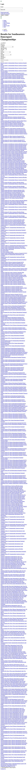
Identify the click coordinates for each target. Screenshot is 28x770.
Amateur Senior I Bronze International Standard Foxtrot (13, 388)
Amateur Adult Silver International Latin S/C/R (11, 565)
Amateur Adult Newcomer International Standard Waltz (13, 379)
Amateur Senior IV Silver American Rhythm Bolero (12, 212)
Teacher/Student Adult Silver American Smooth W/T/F (13, 264)
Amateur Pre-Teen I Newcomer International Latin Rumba (14, 673)
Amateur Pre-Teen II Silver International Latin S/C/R (13, 594)
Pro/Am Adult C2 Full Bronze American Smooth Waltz (13, 95)
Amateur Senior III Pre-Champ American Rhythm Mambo (14, 172)
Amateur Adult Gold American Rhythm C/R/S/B (12, 487)
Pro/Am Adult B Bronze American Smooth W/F (11, 122)
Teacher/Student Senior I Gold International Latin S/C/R (13, 763)
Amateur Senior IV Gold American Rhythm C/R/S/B (13, 196)
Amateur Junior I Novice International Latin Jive (12, 660)
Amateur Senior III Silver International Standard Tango (13, 477)
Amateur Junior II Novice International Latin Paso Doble (13, 596)
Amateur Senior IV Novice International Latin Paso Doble (14, 717)
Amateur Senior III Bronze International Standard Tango (13, 464)
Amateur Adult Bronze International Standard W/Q (12, 348)
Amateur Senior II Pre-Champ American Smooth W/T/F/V (14, 74)
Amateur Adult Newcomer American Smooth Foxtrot (13, 282)
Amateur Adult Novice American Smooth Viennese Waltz (14, 288)
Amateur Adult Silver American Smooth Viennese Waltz (13, 275)
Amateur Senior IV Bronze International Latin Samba (13, 709)
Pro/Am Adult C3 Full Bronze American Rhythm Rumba (13, 165)
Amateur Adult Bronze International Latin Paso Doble (13, 564)
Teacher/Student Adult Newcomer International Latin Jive (14, 579)
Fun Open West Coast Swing (7, 249)
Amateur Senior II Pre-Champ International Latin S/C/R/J (14, 702)
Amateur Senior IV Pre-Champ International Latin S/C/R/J (14, 700)
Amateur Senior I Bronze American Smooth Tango (12, 279)
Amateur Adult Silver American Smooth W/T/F (11, 273)
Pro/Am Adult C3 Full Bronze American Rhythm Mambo (14, 169)
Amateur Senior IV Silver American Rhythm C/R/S (12, 203)
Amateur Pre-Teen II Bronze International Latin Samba (13, 675)
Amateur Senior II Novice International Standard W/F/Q (13, 434)
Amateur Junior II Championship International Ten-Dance (14, 524)
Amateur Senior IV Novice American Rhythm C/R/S (13, 219)
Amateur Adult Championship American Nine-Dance (13, 246)
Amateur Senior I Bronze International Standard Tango (13, 383)
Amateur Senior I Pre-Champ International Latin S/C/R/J (13, 561)
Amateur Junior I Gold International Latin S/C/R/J (12, 619)
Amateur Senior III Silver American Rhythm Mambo (12, 186)
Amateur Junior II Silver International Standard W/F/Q (13, 308)
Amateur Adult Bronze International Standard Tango (12, 349)
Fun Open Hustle (4, 250)
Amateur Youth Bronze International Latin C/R (11, 605)
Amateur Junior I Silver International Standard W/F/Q (13, 299)
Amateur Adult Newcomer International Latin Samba (13, 578)
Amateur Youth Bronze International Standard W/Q (12, 317)
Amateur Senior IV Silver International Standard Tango (13, 453)
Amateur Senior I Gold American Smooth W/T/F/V (12, 280)
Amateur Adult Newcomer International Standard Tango (13, 387)
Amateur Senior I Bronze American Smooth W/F (12, 277)
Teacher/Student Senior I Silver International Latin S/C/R (13, 718)
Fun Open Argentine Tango (7, 252)
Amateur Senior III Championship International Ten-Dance (14, 363)
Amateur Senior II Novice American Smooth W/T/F (12, 81)
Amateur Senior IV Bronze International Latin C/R (12, 708)
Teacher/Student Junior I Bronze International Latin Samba (14, 743)
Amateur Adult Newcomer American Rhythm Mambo (13, 498)
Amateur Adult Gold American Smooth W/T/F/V (12, 294)
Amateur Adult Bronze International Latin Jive (11, 559)
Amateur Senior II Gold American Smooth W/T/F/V (12, 73)
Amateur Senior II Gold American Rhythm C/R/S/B (12, 150)
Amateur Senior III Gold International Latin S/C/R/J (12, 721)
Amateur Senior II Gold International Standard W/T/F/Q (13, 423)
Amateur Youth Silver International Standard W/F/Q (12, 307)
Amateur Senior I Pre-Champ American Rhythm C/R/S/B (14, 506)
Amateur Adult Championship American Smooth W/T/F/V (14, 253)
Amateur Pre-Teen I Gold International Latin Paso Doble (13, 653)
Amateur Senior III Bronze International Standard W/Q (13, 462)
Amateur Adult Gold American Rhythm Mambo (11, 488)
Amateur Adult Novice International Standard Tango (12, 396)
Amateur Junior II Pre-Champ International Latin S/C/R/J (13, 691)
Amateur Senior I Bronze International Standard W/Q (13, 372)
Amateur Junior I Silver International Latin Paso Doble (13, 651)
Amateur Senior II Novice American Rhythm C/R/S (12, 221)
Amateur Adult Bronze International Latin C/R (11, 556)
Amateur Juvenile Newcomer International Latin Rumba (13, 588)
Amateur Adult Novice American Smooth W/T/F (12, 286)
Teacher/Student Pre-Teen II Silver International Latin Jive (14, 731)
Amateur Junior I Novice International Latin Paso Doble (13, 657)
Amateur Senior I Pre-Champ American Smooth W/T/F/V (14, 276)
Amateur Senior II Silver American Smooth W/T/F (12, 75)
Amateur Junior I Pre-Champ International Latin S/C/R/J (13, 633)
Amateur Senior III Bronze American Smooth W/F (12, 87)
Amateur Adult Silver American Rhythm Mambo (12, 502)
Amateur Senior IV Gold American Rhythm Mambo (12, 201)
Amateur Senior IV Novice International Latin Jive (12, 714)
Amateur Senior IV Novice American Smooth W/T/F (13, 140)
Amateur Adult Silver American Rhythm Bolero (11, 500)
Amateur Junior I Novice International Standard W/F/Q (13, 306)
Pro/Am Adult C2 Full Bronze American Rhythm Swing (13, 146)
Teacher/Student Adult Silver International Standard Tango (14, 410)
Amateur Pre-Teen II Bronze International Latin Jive (12, 678)
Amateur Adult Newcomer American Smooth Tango (12, 281)
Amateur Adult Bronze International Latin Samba (12, 558)
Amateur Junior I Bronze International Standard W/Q (13, 318)
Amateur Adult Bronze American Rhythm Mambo (12, 489)
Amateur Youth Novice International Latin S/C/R (12, 648)
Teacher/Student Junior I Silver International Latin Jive (13, 747)
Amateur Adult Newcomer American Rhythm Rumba (13, 496)
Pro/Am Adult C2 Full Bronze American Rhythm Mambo (14, 149)
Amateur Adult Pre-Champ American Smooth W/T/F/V (13, 297)
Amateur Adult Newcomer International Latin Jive (12, 581)
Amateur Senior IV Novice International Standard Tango (13, 461)
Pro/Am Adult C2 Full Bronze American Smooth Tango (13, 96)
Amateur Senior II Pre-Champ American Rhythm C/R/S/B (14, 151)
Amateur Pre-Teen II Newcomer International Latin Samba (14, 590)
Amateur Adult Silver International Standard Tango (12, 369)
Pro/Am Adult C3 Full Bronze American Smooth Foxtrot (13, 132)
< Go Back (3, 42)
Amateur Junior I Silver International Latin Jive (11, 649)
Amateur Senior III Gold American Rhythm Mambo (12, 168)
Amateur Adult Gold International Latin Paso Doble (12, 563)
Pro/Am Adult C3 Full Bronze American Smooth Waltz (13, 129)
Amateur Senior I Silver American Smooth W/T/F (12, 263)
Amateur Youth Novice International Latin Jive (11, 650)
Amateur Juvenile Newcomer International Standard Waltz (14, 601)
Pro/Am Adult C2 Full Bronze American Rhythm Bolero (13, 147)
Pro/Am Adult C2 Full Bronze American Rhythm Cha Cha (14, 144)
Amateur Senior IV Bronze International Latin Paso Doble (14, 716)
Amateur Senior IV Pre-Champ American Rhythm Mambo (14, 200)
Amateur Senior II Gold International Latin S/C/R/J (12, 699)
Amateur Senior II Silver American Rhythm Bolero (12, 156)
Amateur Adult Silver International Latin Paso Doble (12, 582)
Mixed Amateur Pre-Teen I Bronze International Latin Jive (14, 618)
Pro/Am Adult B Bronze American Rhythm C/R (11, 192)
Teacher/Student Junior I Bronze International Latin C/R (13, 740)
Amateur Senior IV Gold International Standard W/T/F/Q (14, 448)
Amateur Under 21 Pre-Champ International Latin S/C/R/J (14, 689)
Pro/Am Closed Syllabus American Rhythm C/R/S (12, 155)
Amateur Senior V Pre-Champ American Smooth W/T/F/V (14, 101)
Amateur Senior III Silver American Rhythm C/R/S (12, 173)
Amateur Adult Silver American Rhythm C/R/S (11, 493)
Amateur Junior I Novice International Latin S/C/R (12, 654)
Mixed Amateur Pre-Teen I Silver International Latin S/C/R (14, 684)
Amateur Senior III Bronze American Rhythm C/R (12, 158)
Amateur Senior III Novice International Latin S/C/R (12, 720)
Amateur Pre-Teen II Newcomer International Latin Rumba (14, 587)
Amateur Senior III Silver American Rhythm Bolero (12, 182)
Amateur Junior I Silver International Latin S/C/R (12, 646)
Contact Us (3, 768)
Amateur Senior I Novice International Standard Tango (13, 407)
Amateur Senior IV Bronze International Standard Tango (13, 443)
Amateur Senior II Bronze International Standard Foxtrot (13, 416)
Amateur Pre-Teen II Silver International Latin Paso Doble (14, 595)
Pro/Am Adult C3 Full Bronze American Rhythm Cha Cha (14, 164)
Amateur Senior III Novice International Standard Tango (13, 482)
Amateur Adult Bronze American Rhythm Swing (12, 486)
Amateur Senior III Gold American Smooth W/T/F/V (13, 93)
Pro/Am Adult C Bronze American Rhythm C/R (11, 159)
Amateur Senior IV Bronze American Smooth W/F (12, 123)
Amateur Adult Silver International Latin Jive (11, 567)
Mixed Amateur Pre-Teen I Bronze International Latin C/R (14, 609)
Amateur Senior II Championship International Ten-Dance (14, 353)
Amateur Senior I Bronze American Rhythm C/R (12, 507)
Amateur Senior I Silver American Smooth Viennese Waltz (14, 268)
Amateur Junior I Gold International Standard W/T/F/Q (13, 298)
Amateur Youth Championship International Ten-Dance (13, 248)
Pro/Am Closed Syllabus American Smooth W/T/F (12, 77)
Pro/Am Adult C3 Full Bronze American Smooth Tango (13, 131)
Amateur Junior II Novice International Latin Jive (12, 599)
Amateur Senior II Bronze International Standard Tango (13, 415)
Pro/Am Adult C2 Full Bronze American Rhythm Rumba (13, 145)
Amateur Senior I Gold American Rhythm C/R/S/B (12, 492)
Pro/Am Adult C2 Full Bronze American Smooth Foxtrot (13, 97)
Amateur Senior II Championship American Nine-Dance (13, 84)
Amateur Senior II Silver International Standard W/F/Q (13, 429)
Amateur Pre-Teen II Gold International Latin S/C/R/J (13, 682)
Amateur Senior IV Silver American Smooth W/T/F (12, 136)
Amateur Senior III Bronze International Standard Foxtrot (14, 465)
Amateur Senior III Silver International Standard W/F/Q (13, 475)
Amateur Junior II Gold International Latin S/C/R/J (12, 680)
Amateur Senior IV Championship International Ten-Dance (14, 352)
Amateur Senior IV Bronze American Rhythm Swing (13, 195)
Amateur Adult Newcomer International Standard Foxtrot (13, 389)
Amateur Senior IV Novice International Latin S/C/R (13, 711)
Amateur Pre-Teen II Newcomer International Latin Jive (13, 600)
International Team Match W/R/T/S (9, 765)
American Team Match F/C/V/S (8, 766)
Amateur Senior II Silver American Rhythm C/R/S (12, 154)
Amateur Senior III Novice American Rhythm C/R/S (12, 190)
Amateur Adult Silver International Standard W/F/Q (12, 367)
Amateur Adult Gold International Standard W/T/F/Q (13, 360)
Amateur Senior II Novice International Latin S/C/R (12, 712)
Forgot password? (5, 12)
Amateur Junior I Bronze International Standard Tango (13, 327)
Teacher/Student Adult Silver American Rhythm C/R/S (13, 513)
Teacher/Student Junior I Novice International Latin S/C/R (14, 655)
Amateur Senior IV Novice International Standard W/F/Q (14, 460)
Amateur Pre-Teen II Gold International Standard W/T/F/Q (14, 302)
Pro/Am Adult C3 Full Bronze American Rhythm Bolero (13, 163)
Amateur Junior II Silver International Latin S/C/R (12, 591)
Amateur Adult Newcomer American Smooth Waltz (12, 272)
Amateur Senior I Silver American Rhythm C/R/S (12, 510)
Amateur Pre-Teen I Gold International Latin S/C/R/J (13, 631)
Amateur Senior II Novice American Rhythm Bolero (12, 223)
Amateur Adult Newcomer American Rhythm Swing (12, 497)
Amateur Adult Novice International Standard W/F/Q (13, 399)
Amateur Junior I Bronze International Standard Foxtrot (13, 331)
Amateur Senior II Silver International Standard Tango (13, 433)
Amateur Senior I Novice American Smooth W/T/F (12, 262)
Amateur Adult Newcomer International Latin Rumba (13, 574)
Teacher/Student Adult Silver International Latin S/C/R (13, 759)
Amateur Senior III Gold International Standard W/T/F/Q (13, 466)
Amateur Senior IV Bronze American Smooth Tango (12, 124)
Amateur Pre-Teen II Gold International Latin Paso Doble (14, 685)
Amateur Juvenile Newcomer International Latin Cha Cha (14, 586)
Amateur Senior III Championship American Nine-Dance (13, 120)
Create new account (5, 13)
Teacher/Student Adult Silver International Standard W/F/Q (14, 406)
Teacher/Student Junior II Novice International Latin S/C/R (14, 690)
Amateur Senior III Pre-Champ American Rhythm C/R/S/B (14, 171)
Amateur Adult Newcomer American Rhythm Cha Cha (13, 495)
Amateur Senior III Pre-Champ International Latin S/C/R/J (14, 722)
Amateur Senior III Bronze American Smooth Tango (12, 90)
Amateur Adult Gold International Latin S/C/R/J (11, 560)
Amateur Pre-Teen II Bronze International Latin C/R (12, 664)
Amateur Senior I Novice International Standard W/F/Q (13, 403)
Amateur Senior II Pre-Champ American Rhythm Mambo (14, 153)
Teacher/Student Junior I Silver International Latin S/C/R (13, 693)
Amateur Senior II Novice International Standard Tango (13, 435)
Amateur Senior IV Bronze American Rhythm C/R (12, 194)
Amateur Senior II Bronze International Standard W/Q (13, 414)
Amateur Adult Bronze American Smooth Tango (12, 290)
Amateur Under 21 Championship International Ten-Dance (14, 245)
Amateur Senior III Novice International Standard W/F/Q (13, 480)
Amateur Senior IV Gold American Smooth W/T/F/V (13, 128)
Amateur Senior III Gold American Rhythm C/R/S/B (12, 162)
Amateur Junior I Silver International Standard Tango (13, 300)
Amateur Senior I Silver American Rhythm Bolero (12, 511)
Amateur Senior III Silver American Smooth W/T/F (12, 102)
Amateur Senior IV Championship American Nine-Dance (14, 86)
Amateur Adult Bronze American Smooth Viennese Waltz (14, 295)
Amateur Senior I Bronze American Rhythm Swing (12, 509)
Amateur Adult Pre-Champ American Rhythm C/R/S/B (13, 491)
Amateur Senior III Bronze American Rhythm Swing (13, 160)
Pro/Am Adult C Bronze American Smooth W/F (11, 88)
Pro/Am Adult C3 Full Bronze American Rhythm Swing (13, 167)
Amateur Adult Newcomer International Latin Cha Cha (13, 570)
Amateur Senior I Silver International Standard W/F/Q (13, 405)
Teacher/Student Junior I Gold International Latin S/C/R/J (14, 750)
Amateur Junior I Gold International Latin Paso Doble (13, 632)
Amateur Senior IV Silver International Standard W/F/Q (13, 452)
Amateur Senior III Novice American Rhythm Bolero (13, 191)
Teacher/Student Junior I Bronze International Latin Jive (13, 741)
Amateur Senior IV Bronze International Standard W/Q (13, 442)
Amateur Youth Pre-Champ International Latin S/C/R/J (13, 681)
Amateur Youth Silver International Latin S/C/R (11, 645)
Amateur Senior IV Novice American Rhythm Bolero (13, 222)
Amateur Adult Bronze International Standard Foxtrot (13, 351)
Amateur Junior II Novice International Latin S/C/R (12, 592)
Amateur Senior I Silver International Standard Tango (13, 408)
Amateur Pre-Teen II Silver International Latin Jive (12, 597)
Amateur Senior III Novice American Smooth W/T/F (12, 117)
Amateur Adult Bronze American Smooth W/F (11, 289)
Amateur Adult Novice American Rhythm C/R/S (12, 504)
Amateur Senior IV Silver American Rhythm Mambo (13, 216)
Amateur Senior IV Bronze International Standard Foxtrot (14, 444)
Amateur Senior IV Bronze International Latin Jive (12, 713)
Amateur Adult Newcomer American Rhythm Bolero (13, 501)
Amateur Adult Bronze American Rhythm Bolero (12, 505)
